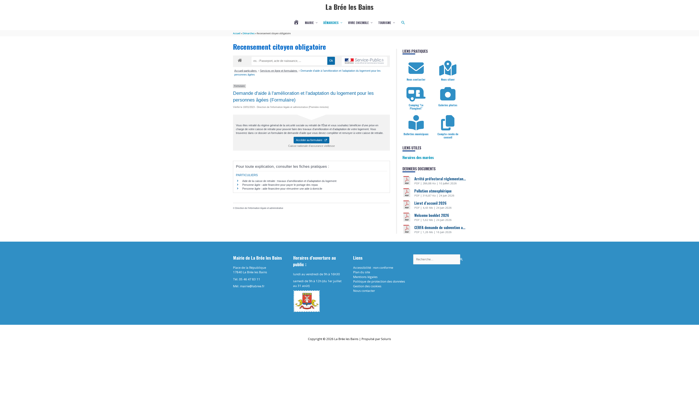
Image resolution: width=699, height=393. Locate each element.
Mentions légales (365, 277)
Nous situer (448, 79)
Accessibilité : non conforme (373, 267)
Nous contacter (416, 79)
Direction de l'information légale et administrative (259, 208)
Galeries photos (447, 105)
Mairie (309, 23)
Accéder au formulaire (310, 140)
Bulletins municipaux (416, 134)
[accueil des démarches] (240, 60)
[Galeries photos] (447, 94)
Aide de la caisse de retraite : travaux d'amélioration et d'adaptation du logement (289, 180)
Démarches (331, 23)
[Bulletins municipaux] (416, 122)
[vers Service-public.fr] (364, 61)
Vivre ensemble (358, 23)
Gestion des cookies (367, 286)
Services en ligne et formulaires (279, 70)
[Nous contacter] (416, 68)
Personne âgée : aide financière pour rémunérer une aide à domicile (282, 188)
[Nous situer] (447, 68)
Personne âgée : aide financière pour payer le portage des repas (280, 184)
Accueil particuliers (245, 70)
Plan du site (361, 272)
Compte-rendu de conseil (447, 135)
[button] (403, 22)
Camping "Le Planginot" (416, 106)
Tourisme (384, 23)
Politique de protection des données (379, 281)
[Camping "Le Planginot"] (416, 94)
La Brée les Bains (349, 7)
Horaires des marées (418, 157)
